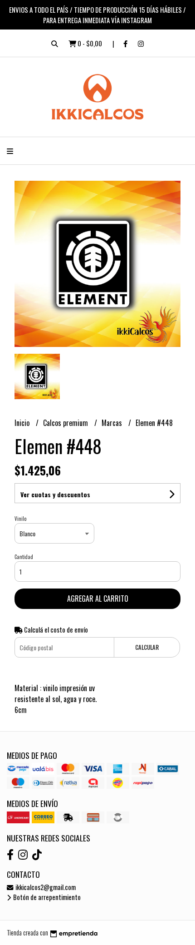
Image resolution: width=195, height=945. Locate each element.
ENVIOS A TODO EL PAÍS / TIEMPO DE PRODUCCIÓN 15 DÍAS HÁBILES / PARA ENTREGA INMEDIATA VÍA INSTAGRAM (97, 15)
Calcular (147, 647)
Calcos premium (66, 422)
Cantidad (24, 556)
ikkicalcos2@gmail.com (45, 887)
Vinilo (20, 518)
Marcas (113, 422)
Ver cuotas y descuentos (55, 494)
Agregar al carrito (97, 598)
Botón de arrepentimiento (46, 897)
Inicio (23, 422)
